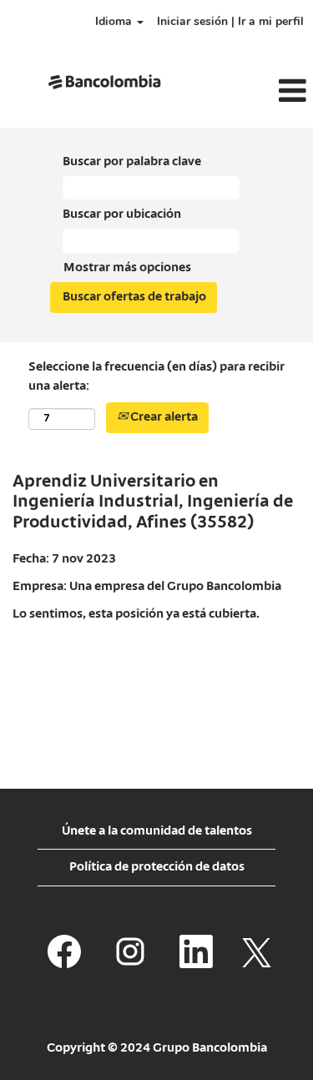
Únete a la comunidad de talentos (157, 831)
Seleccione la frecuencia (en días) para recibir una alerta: (156, 377)
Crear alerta (163, 417)
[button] (261, 92)
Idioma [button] (115, 21)
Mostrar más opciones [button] (127, 268)
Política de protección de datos (157, 867)
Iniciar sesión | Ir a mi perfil (230, 21)
